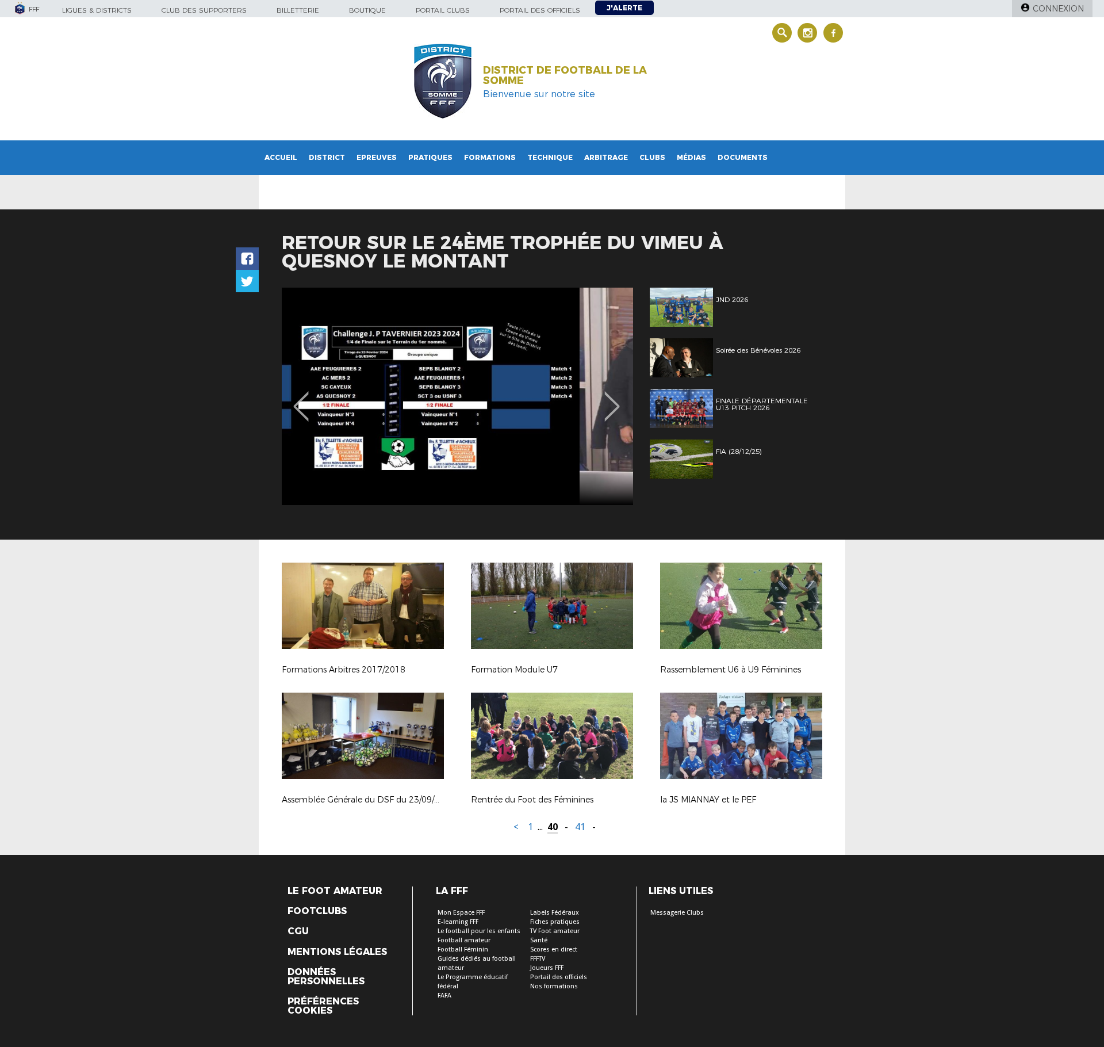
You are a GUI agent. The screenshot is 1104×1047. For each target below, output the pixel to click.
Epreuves (376, 157)
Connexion (1058, 8)
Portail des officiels (540, 10)
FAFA (444, 995)
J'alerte (624, 7)
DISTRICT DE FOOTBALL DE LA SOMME (565, 75)
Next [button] (612, 398)
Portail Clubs (443, 10)
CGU (298, 931)
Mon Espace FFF (461, 912)
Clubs (652, 157)
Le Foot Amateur (335, 891)
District (327, 157)
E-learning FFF (458, 922)
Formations (490, 157)
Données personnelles (326, 977)
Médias (691, 157)
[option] (457, 396)
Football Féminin (463, 949)
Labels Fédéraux (554, 912)
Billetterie (298, 10)
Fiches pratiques (555, 922)
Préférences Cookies (323, 1006)
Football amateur (464, 940)
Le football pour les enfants (479, 931)
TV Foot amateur (555, 931)
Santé (538, 940)
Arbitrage (606, 157)
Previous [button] (301, 398)
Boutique (367, 10)
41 (580, 826)
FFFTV (537, 958)
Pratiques (430, 157)
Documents (743, 157)
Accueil (280, 157)
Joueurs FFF (547, 968)
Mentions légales (337, 952)
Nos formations (554, 986)
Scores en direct (553, 949)
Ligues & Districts (97, 10)
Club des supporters (204, 10)
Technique (550, 157)
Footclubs (317, 911)
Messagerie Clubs (677, 912)
